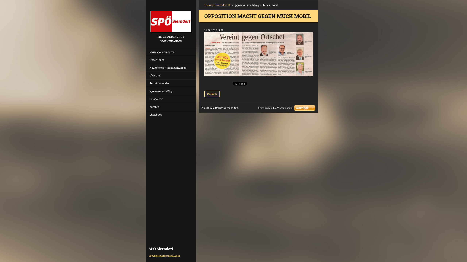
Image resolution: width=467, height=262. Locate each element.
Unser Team (157, 59)
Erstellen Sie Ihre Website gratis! (275, 108)
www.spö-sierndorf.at (162, 52)
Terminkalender (159, 83)
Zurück (212, 94)
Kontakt (154, 106)
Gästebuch (156, 114)
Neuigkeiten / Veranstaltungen (168, 67)
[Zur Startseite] (171, 17)
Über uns (155, 75)
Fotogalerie (156, 99)
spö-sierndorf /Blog (161, 91)
